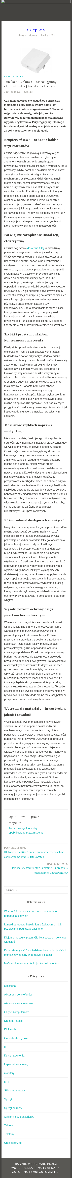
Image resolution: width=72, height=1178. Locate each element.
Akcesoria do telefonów (18, 994)
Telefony (9, 1134)
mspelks (28, 92)
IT (5, 1046)
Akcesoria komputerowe (18, 1003)
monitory (9, 1073)
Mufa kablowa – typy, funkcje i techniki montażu (32, 963)
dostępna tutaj (35, 248)
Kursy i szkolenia (14, 1055)
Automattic (49, 1171)
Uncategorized (13, 1142)
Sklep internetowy (14, 1090)
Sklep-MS (36, 30)
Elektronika (13, 76)
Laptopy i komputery (16, 1064)
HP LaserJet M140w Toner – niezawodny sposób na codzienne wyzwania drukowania (34, 852)
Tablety (8, 1125)
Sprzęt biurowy (13, 1108)
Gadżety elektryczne (16, 1038)
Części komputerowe (16, 1012)
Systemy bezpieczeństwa (19, 1116)
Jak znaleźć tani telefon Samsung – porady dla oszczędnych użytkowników (40, 868)
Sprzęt (8, 1099)
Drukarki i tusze (13, 1020)
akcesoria (10, 985)
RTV (7, 1081)
